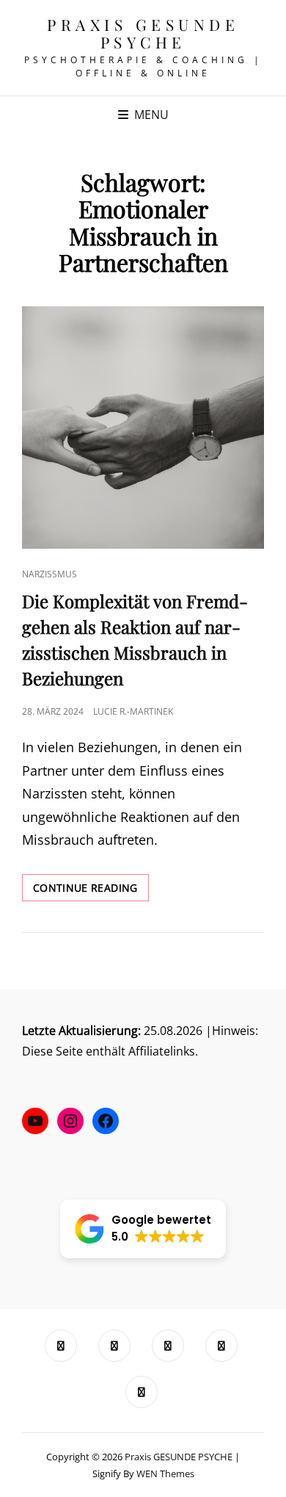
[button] (143, 1229)
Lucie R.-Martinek (133, 711)
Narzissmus (49, 574)
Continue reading (91, 890)
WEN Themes (165, 1473)
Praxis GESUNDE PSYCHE (143, 33)
